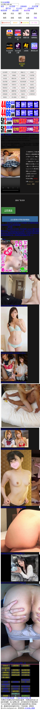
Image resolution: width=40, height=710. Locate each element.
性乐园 (5, 78)
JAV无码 (12, 6)
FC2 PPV (19, 8)
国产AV (8, 8)
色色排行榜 (26, 672)
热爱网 (5, 682)
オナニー (31, 181)
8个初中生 (25, 675)
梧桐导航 (32, 88)
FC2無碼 (8, 134)
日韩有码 (23, 6)
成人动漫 (15, 10)
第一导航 (34, 22)
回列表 (10, 227)
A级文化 (32, 78)
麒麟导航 (14, 91)
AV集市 (32, 72)
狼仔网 (23, 78)
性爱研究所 (26, 686)
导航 (35, 18)
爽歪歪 (23, 97)
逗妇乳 (32, 84)
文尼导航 (26, 665)
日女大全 (16, 686)
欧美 (20, 18)
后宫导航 (14, 94)
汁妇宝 (15, 689)
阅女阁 (23, 88)
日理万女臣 (16, 672)
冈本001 (14, 84)
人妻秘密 (32, 91)
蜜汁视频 (6, 677)
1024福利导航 (6, 669)
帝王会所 (14, 72)
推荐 (4, 13)
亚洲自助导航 (6, 685)
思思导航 (16, 670)
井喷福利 (5, 94)
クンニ (29, 184)
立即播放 (8, 210)
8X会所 (32, 81)
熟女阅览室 (23, 81)
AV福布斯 (5, 84)
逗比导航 (5, 81)
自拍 (12, 18)
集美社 (5, 97)
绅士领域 (14, 97)
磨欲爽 (25, 689)
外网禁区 (6, 675)
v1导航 (14, 88)
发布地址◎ (26, 695)
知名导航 (27, 10)
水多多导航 (25, 22)
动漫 (27, 18)
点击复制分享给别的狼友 (20, 220)
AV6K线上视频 (29, 708)
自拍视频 (31, 8)
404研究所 (32, 94)
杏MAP (15, 22)
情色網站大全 (16, 694)
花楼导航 (6, 691)
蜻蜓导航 (5, 91)
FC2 (27, 13)
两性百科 (14, 78)
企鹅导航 (16, 665)
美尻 (33, 184)
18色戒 (23, 75)
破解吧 (5, 689)
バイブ (37, 181)
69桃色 (14, 75)
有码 (4, 18)
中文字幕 (35, 6)
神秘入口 (23, 72)
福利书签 (16, 691)
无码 (35, 13)
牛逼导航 (32, 75)
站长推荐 (5, 72)
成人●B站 (22, 84)
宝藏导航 (6, 672)
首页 (2, 6)
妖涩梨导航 (26, 670)
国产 (20, 13)
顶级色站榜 (16, 675)
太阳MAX (14, 81)
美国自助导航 (26, 681)
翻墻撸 (5, 695)
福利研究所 (6, 22)
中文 (12, 13)
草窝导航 (16, 682)
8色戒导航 (23, 91)
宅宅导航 (26, 691)
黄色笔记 (5, 88)
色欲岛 (5, 75)
